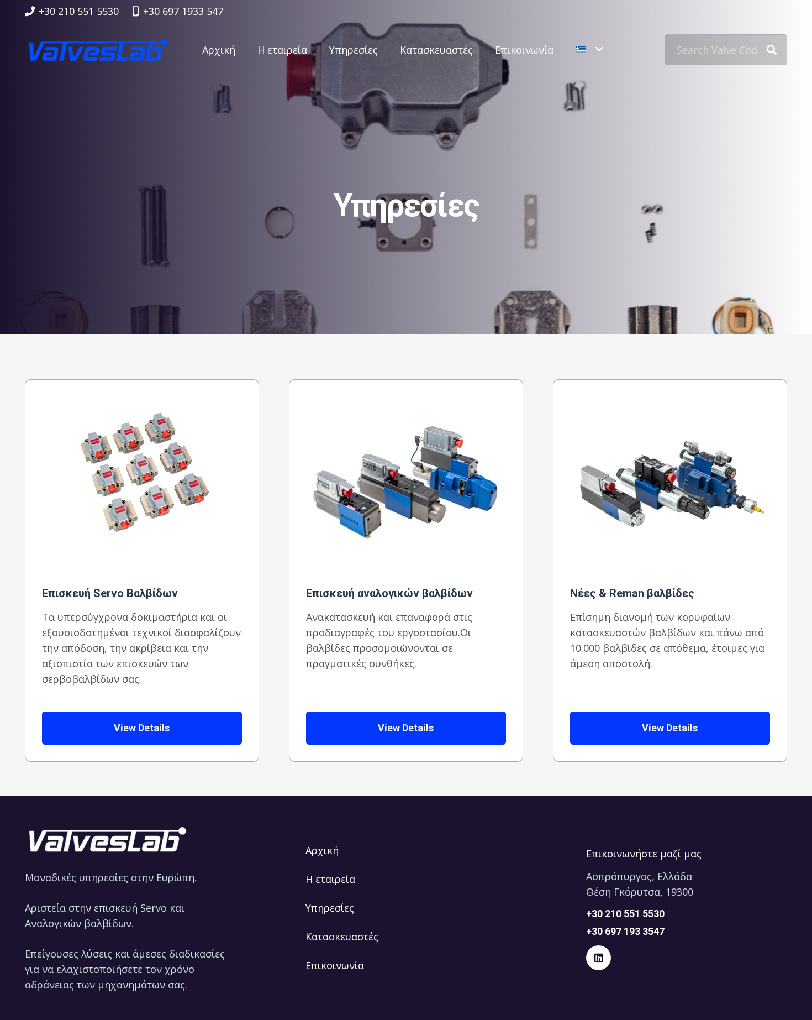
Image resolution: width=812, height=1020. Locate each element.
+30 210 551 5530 (625, 913)
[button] (589, 50)
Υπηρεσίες (329, 907)
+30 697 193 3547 (625, 931)
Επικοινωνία (334, 965)
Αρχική (322, 850)
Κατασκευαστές (341, 936)
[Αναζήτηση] (772, 50)
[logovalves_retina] (98, 50)
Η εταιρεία (330, 879)
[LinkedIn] (598, 957)
